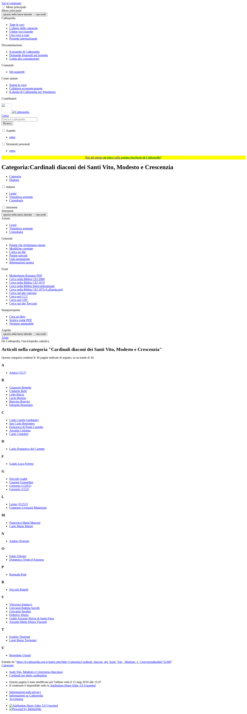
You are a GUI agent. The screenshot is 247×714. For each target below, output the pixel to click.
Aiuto (5, 337)
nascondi (41, 14)
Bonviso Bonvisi (19, 401)
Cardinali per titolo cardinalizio (28, 675)
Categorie (7, 665)
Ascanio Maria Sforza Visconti (28, 622)
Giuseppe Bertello (20, 387)
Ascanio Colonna (19, 430)
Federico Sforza (19, 615)
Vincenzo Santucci (20, 604)
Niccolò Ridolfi (18, 589)
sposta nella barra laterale (17, 14)
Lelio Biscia (16, 394)
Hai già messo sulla (122, 157)
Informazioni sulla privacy (25, 692)
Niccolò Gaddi (18, 478)
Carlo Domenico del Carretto (27, 448)
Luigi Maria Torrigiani (22, 640)
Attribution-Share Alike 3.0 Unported (73, 685)
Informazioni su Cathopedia (26, 695)
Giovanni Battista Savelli (24, 608)
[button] (3, 7)
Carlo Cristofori (18, 434)
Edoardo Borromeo (21, 405)
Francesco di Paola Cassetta (26, 427)
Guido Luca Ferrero (21, 463)
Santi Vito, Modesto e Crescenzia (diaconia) (36, 672)
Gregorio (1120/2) (20, 485)
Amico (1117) (17, 372)
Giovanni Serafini (20, 611)
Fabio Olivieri (17, 556)
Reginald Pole (17, 574)
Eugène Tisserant (19, 636)
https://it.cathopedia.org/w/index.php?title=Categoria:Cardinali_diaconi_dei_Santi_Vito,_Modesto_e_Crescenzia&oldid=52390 (94, 662)
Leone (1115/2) (18, 504)
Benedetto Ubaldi (20, 655)
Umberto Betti (18, 391)
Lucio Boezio (17, 398)
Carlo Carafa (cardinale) (24, 420)
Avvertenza (16, 699)
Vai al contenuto (11, 3)
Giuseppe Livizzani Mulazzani (28, 507)
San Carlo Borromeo (22, 423)
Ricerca (7, 123)
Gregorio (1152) (19, 489)
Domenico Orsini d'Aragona (26, 559)
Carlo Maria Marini (21, 526)
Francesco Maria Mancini (24, 522)
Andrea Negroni (19, 541)
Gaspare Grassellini (21, 482)
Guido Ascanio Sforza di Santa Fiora (31, 618)
